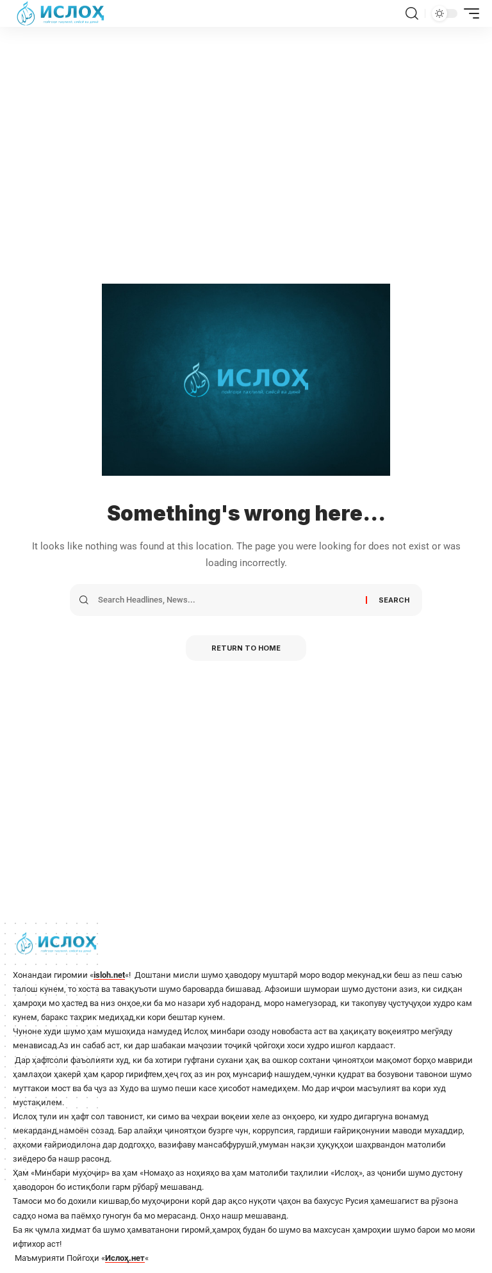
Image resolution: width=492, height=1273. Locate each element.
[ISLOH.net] (61, 13)
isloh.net (109, 975)
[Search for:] (227, 600)
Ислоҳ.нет (125, 1258)
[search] (412, 13)
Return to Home (246, 648)
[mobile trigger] (468, 13)
